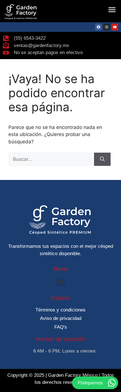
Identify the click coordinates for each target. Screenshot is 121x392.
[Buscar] (102, 159)
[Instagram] (106, 27)
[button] (112, 9)
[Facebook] (98, 27)
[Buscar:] (51, 159)
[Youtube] (114, 27)
